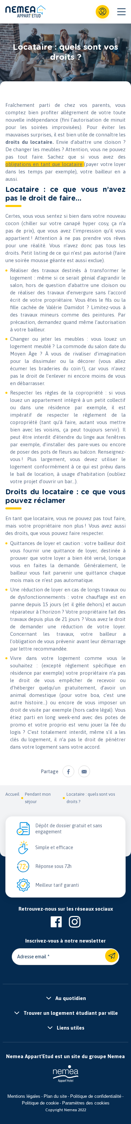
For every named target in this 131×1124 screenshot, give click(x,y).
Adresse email (31, 956)
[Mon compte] (102, 11)
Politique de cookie (40, 1103)
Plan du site (55, 1096)
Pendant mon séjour (38, 798)
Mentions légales (23, 1096)
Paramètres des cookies (86, 1103)
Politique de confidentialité (95, 1096)
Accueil (12, 794)
